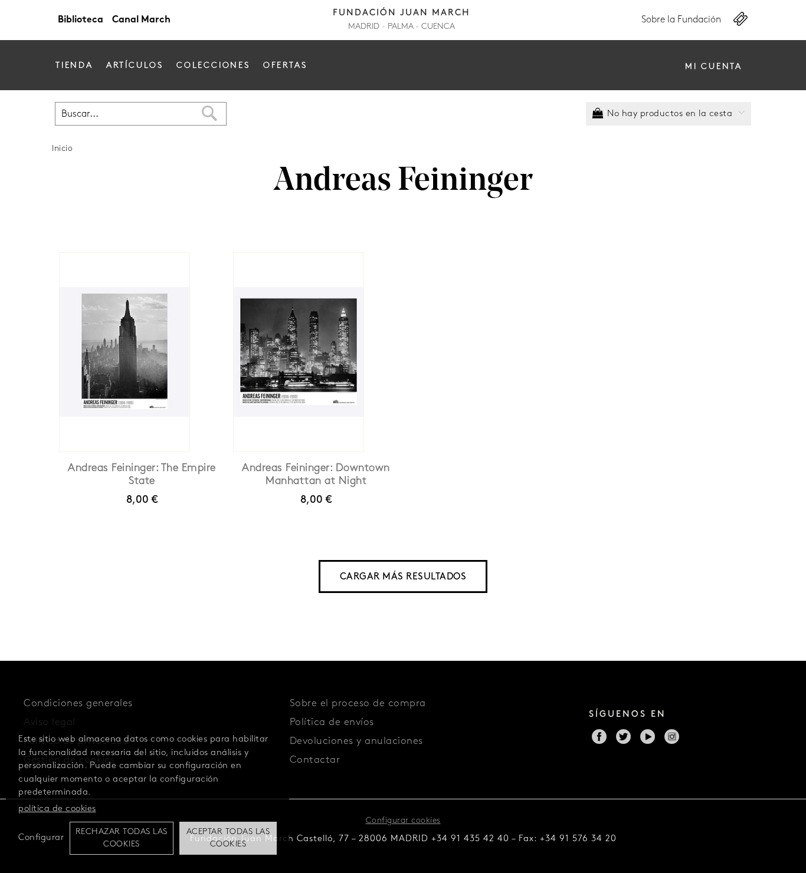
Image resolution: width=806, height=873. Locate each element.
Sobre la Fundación (681, 20)
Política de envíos (332, 722)
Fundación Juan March (401, 13)
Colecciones (213, 65)
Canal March (141, 20)
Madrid (363, 26)
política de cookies (57, 809)
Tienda (74, 65)
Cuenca (438, 26)
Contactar (315, 760)
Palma (401, 26)
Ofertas (285, 65)
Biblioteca (80, 20)
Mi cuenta (713, 66)
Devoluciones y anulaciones (356, 741)
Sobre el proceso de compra (358, 704)
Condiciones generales (78, 704)
